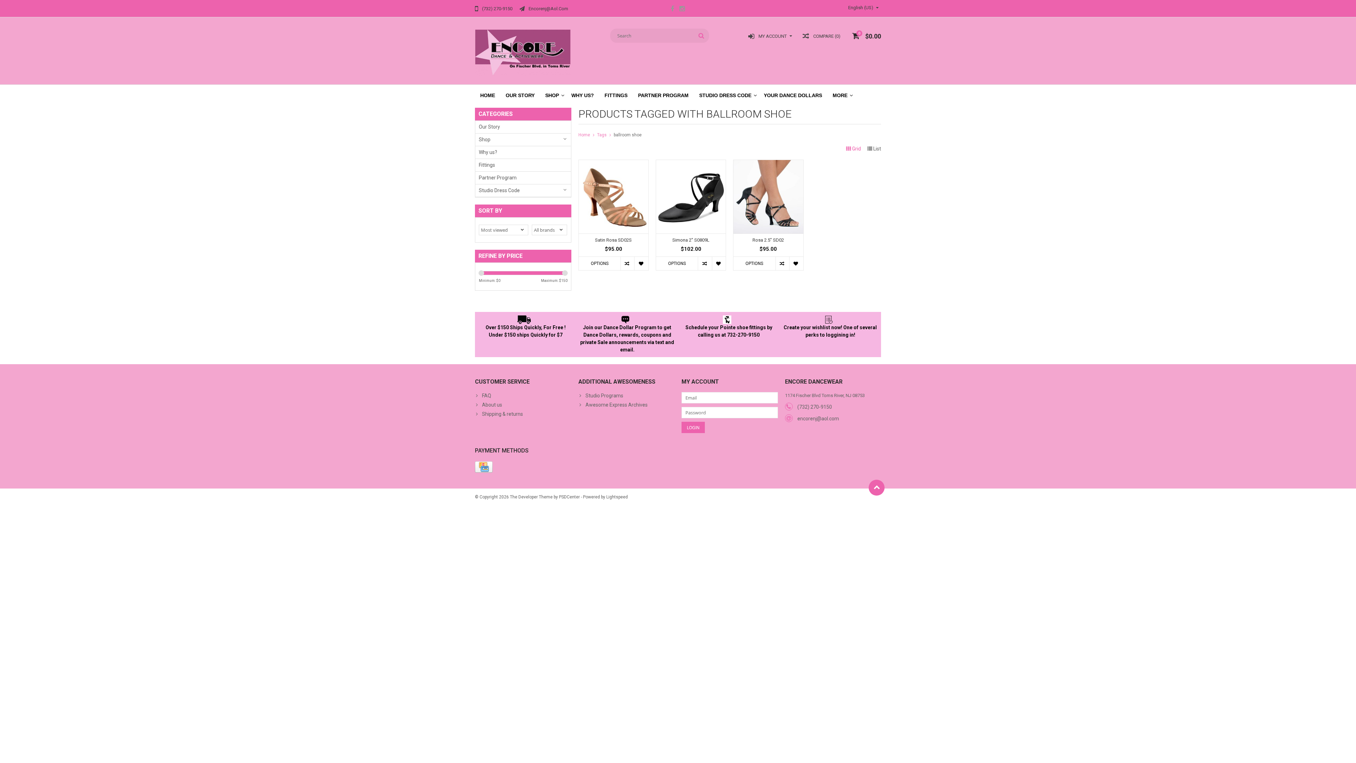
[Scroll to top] (877, 488)
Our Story (520, 95)
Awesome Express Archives (616, 405)
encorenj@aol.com (818, 418)
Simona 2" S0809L (690, 240)
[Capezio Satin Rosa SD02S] (613, 163)
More (840, 95)
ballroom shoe (628, 134)
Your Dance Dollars (793, 95)
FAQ (486, 395)
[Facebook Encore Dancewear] (672, 9)
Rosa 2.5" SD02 (768, 240)
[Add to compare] (627, 263)
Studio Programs (604, 395)
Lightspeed (617, 497)
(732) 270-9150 (814, 407)
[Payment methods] (484, 467)
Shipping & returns (502, 414)
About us (492, 405)
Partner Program (663, 95)
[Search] (701, 36)
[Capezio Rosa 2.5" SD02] (768, 163)
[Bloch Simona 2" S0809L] (691, 163)
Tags (602, 134)
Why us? (582, 95)
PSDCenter (569, 497)
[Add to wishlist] (641, 263)
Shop (552, 95)
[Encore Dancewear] (523, 52)
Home (487, 95)
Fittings (616, 95)
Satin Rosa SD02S (613, 240)
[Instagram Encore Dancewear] (682, 9)
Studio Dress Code (725, 95)
